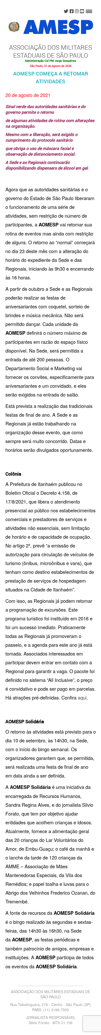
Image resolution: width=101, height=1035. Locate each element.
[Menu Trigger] (89, 11)
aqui (82, 697)
